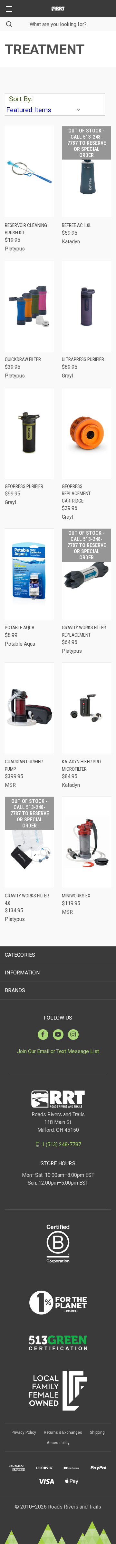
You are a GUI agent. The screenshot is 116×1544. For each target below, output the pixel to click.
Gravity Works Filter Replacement (84, 631)
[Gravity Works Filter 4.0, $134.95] (29, 842)
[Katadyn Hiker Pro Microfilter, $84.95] (86, 708)
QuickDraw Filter (23, 359)
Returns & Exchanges (63, 1432)
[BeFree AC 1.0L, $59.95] (86, 172)
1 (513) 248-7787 (61, 1144)
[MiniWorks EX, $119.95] (86, 842)
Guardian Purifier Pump (24, 765)
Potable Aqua (19, 627)
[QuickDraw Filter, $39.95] (29, 306)
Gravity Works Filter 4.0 (27, 899)
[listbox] (44, 109)
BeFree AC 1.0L (77, 225)
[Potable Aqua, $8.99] (29, 574)
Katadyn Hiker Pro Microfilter (81, 765)
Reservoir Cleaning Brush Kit (26, 229)
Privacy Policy (24, 1432)
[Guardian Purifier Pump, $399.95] (29, 708)
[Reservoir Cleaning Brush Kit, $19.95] (29, 172)
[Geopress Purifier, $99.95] (29, 433)
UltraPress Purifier (83, 359)
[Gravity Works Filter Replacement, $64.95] (86, 574)
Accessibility (58, 1443)
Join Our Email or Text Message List (58, 1051)
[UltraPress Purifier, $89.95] (86, 306)
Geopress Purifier (24, 486)
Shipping (97, 1432)
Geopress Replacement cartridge (76, 494)
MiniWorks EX (76, 896)
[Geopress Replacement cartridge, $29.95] (86, 433)
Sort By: (20, 99)
